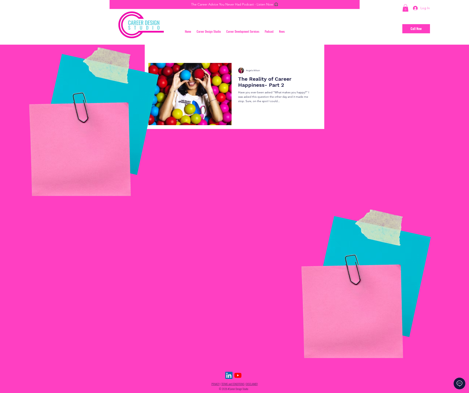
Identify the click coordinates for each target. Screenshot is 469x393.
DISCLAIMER (252, 384)
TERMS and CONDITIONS (232, 384)
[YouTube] (237, 375)
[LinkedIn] (228, 375)
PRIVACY (215, 384)
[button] (405, 8)
